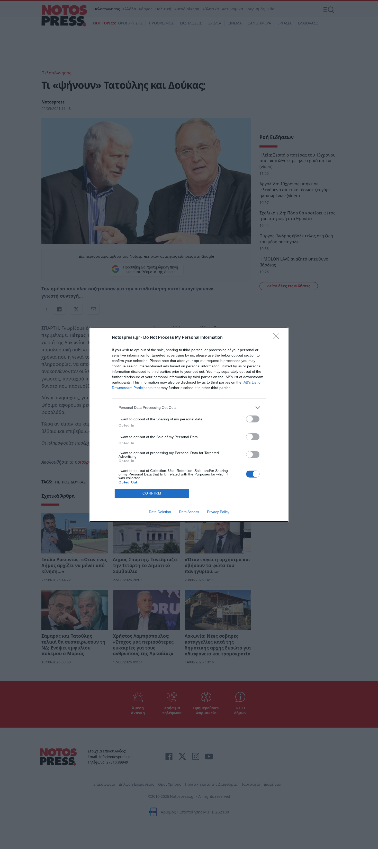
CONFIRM (151, 493)
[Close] (278, 338)
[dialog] (189, 425)
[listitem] (189, 407)
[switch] (252, 418)
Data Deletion (160, 512)
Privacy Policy (218, 512)
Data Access (189, 512)
